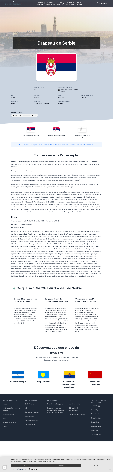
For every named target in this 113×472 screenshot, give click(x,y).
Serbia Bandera (96, 414)
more (96, 466)
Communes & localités (32, 412)
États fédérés (29, 404)
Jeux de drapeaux (79, 3)
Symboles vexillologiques (55, 404)
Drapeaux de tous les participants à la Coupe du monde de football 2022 (55, 410)
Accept (61, 466)
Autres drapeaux (60, 3)
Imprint (103, 469)
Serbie (13, 97)
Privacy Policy (108, 469)
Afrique (5, 404)
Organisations (29, 416)
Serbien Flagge (96, 406)
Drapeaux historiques (31, 420)
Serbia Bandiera (96, 418)
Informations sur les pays (70, 3)
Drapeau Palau (43, 382)
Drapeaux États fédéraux (50, 3)
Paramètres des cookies (77, 414)
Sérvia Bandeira (96, 426)
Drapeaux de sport (31, 424)
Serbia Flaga (95, 422)
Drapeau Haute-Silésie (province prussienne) (69, 384)
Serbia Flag (94, 410)
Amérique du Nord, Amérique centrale (12, 409)
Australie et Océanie (9, 422)
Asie (4, 418)
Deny (25, 466)
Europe (5, 426)
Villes (26, 408)
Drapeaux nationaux (40, 3)
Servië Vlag (94, 430)
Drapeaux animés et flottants (56, 135)
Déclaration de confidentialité (74, 409)
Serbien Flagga (96, 434)
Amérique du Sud (8, 414)
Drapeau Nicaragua (18, 382)
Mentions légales (74, 404)
